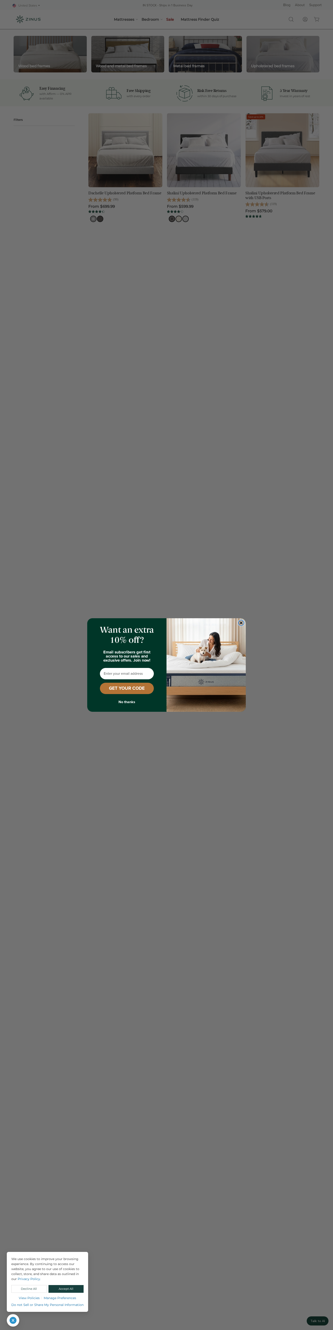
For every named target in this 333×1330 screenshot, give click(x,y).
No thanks (126, 702)
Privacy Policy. (29, 1279)
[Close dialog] (241, 623)
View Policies (29, 1298)
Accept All (66, 1288)
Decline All (29, 1288)
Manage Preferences (60, 1298)
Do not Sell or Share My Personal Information (47, 1305)
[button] (13, 1320)
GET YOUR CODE (127, 688)
